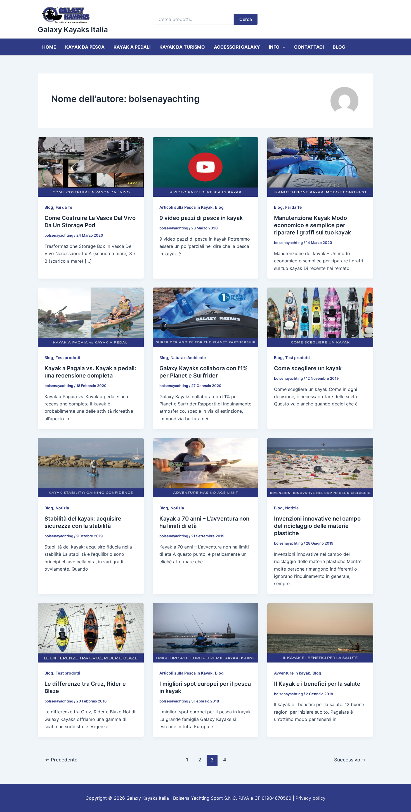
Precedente (61, 760)
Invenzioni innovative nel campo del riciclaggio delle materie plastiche (317, 525)
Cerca (245, 19)
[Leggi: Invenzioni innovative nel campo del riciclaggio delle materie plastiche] (320, 467)
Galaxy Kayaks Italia (73, 29)
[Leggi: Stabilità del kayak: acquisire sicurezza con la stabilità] (91, 467)
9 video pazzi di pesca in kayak (201, 218)
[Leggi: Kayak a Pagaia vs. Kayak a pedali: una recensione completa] (91, 317)
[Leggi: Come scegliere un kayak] (320, 317)
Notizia (62, 507)
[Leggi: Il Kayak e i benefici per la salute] (320, 632)
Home (49, 47)
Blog (339, 47)
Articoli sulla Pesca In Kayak (185, 207)
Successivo (350, 760)
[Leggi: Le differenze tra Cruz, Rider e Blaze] (91, 632)
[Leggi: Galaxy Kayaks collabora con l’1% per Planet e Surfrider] (206, 317)
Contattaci (309, 47)
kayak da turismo (182, 47)
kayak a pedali (132, 47)
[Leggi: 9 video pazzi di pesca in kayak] (206, 166)
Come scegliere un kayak (308, 368)
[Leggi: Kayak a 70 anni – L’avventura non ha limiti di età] (206, 467)
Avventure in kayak (292, 673)
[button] (282, 47)
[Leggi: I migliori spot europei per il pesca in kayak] (206, 632)
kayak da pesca (85, 47)
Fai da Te (64, 207)
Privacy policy (310, 798)
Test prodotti (68, 357)
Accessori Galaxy (237, 47)
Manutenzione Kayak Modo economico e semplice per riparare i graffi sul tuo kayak (312, 225)
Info (274, 47)
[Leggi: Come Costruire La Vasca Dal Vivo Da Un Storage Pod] (91, 166)
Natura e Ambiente (188, 357)
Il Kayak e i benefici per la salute (317, 683)
